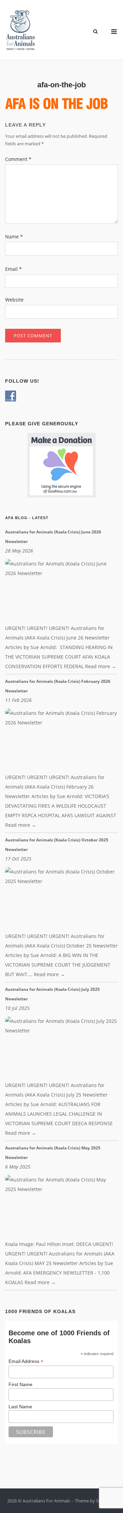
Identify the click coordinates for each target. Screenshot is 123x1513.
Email (13, 269)
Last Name (20, 1406)
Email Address (26, 1361)
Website (14, 299)
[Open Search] (95, 32)
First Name (20, 1384)
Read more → (100, 666)
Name (14, 236)
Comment (18, 159)
